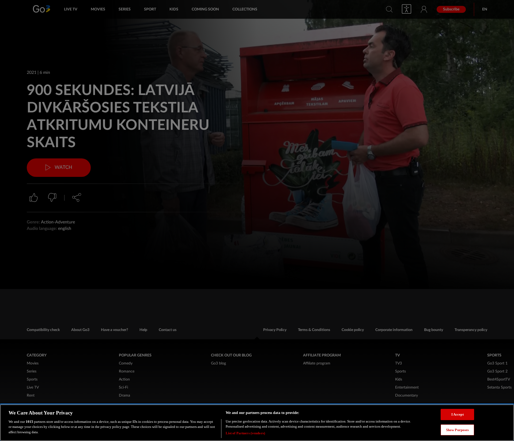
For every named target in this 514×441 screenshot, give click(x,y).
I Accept (457, 414)
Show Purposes (457, 430)
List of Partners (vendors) (245, 433)
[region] (257, 422)
